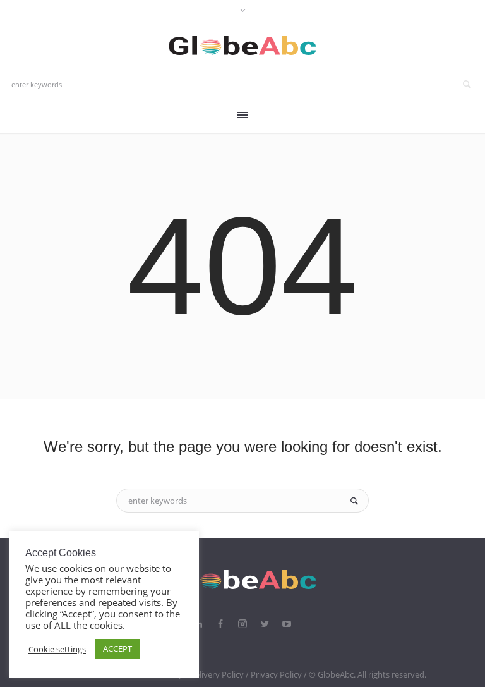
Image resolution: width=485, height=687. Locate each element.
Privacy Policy (276, 674)
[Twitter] (264, 623)
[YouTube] (286, 623)
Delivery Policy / (220, 674)
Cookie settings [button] (57, 649)
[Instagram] (242, 623)
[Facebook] (220, 623)
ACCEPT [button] (117, 648)
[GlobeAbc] (242, 579)
